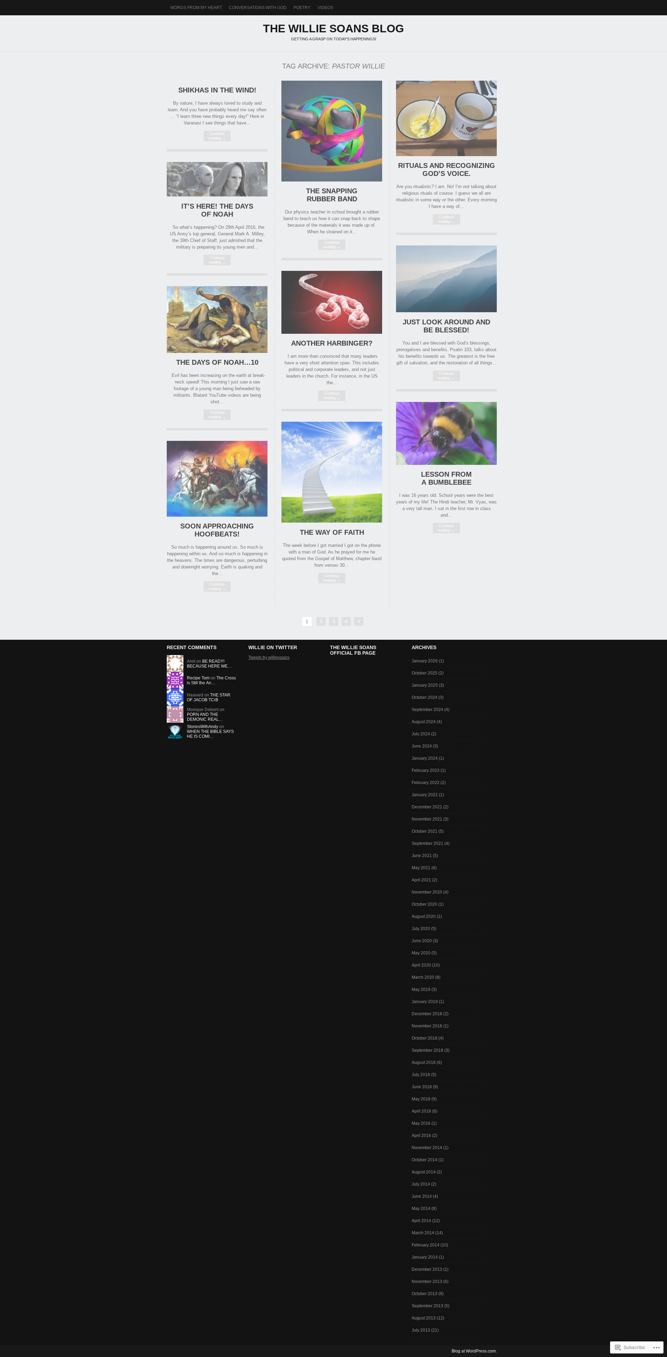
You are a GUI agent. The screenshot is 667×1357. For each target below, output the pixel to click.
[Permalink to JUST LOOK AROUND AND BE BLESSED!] (446, 310)
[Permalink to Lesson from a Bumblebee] (446, 463)
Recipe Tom (198, 678)
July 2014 (421, 1184)
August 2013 (424, 1318)
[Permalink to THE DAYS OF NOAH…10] (217, 351)
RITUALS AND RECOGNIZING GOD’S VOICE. (446, 169)
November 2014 (427, 1147)
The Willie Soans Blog (333, 28)
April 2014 (421, 1220)
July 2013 (421, 1330)
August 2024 (424, 721)
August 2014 (424, 1172)
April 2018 (421, 1111)
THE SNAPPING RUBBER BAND (331, 195)
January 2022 (425, 794)
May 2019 (421, 989)
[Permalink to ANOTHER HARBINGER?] (331, 332)
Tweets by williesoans (268, 657)
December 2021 (427, 807)
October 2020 (424, 904)
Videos (325, 7)
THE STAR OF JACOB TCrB (208, 697)
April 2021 (421, 880)
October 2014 (424, 1159)
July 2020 (421, 928)
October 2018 (424, 1038)
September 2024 (427, 709)
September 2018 (427, 1050)
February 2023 (425, 770)
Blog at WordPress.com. (474, 1351)
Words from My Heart (196, 7)
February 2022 (425, 782)
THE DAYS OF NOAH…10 (217, 362)
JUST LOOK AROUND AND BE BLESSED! (446, 326)
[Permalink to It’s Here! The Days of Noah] (217, 194)
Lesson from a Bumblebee (446, 478)
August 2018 (424, 1062)
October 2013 (424, 1293)
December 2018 (427, 1013)
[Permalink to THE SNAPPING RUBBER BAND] (331, 180)
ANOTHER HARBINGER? (331, 343)
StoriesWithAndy (202, 726)
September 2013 (427, 1305)
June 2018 (422, 1086)
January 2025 (425, 685)
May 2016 (421, 1123)
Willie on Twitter (272, 647)
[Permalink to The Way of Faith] (331, 521)
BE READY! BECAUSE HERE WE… (209, 664)
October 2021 (424, 831)
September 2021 (427, 843)
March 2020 (423, 977)
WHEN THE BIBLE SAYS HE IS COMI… (210, 734)
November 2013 (427, 1281)
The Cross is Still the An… (211, 680)
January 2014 (425, 1257)
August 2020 (424, 916)
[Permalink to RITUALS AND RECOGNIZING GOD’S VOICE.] (446, 154)
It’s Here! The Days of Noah (217, 210)
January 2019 (425, 1001)
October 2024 (424, 697)
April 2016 (421, 1135)
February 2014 (425, 1245)
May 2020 (421, 953)
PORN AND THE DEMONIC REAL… (205, 717)
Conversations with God (258, 7)
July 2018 (421, 1074)
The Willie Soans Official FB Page (353, 650)
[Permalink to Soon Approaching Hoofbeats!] (217, 515)
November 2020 (427, 892)
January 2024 (425, 758)
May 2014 (421, 1208)
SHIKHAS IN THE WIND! (217, 90)
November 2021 (427, 819)
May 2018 (421, 1099)
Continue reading (217, 135)
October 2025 (424, 673)
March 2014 (423, 1232)
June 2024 (422, 746)
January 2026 (425, 661)
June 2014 (422, 1196)
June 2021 (422, 855)
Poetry (302, 7)
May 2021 (421, 867)
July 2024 (421, 734)
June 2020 (422, 940)
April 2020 (421, 965)
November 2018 (427, 1026)
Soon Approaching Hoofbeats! (217, 530)
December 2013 (427, 1269)
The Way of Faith (332, 532)
